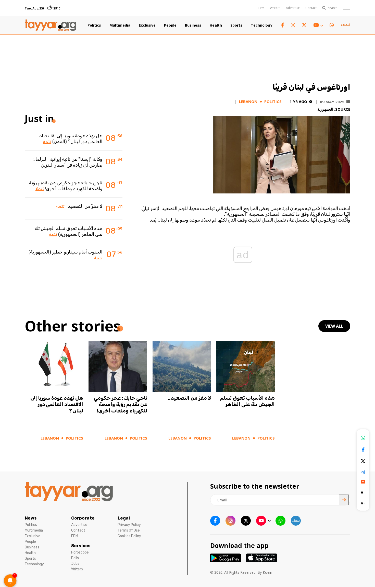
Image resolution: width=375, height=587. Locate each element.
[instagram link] (293, 25)
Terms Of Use (129, 530)
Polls (75, 558)
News (31, 518)
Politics (94, 25)
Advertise (293, 8)
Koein (267, 572)
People (170, 25)
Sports (236, 25)
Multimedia (119, 25)
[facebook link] (282, 25)
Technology (261, 25)
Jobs (75, 563)
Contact (311, 8)
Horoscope (80, 552)
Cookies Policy (129, 536)
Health (216, 25)
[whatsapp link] (332, 25)
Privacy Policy (129, 525)
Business (193, 25)
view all (334, 326)
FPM (261, 8)
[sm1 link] (345, 25)
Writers (275, 8)
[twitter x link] (304, 25)
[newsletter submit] (344, 499)
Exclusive (147, 25)
